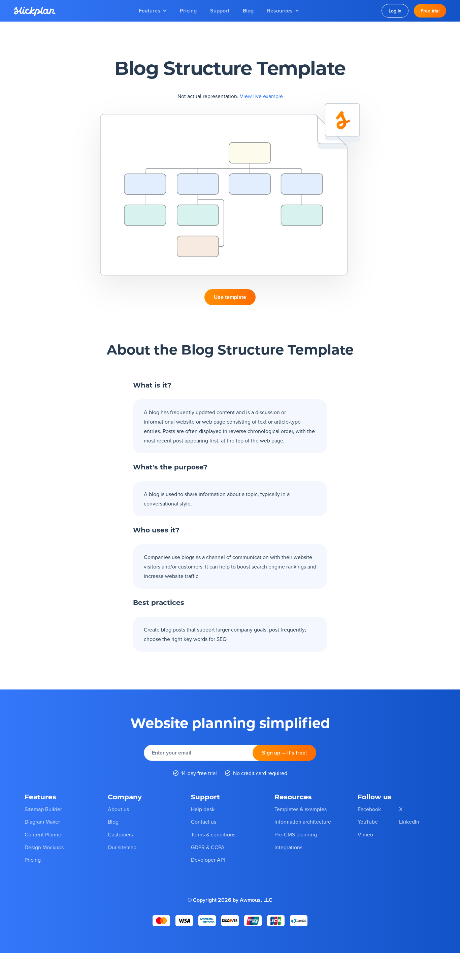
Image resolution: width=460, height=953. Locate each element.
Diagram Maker (42, 821)
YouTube (368, 821)
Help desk (203, 809)
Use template (230, 297)
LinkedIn (409, 821)
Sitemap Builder (43, 809)
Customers (120, 834)
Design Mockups (44, 847)
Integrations (288, 847)
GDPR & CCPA (208, 847)
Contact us (203, 821)
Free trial (430, 10)
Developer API (208, 859)
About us (118, 809)
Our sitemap (122, 847)
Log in (395, 10)
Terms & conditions (213, 834)
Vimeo (365, 834)
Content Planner (44, 834)
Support (219, 10)
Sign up (284, 753)
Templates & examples (300, 809)
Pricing (188, 10)
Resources (280, 10)
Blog (248, 10)
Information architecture (302, 821)
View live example (261, 96)
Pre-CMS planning (295, 834)
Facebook (369, 809)
